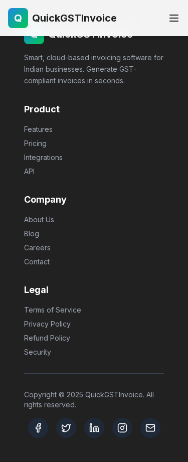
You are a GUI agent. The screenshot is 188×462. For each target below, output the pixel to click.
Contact (37, 261)
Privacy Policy (47, 324)
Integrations (43, 157)
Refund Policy (47, 338)
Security (37, 352)
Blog (31, 233)
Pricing (35, 143)
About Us (39, 219)
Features (38, 129)
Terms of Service (52, 309)
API (29, 171)
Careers (37, 247)
